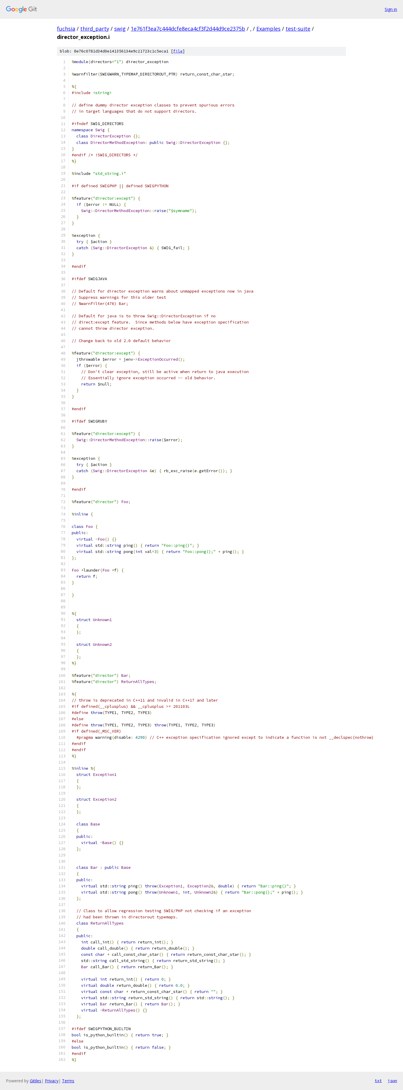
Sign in (391, 9)
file (178, 51)
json (392, 1080)
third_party (94, 28)
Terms (68, 1081)
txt (378, 1080)
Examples (268, 28)
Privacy (51, 1081)
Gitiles (35, 1081)
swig (120, 28)
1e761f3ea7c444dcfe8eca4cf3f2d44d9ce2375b (188, 28)
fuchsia (66, 28)
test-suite (298, 28)
